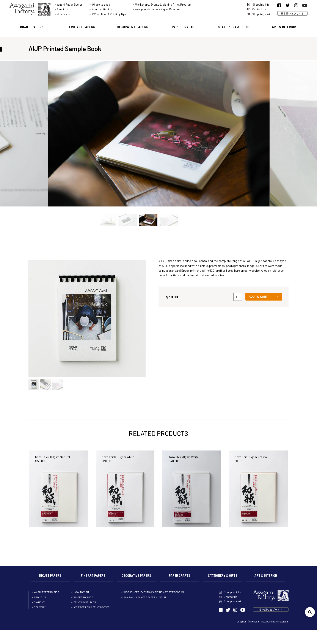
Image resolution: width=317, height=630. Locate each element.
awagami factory (259, 621)
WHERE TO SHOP (83, 597)
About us (62, 9)
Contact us (259, 9)
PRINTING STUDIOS (85, 602)
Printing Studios (102, 9)
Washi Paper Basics (70, 4)
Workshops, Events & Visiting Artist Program (163, 4)
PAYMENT (39, 602)
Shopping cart (261, 14)
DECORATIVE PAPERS (132, 27)
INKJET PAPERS (32, 27)
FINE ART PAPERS (82, 27)
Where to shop (101, 4)
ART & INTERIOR (284, 27)
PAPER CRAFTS (183, 27)
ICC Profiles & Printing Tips (109, 14)
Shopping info (261, 4)
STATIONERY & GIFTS (233, 27)
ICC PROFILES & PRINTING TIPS (92, 607)
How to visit (64, 14)
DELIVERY (40, 607)
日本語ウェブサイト (292, 13)
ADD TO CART (258, 296)
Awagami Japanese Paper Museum (157, 9)
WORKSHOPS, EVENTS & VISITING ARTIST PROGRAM (154, 592)
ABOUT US (40, 597)
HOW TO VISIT (81, 592)
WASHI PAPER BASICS (46, 592)
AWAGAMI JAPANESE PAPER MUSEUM (145, 597)
